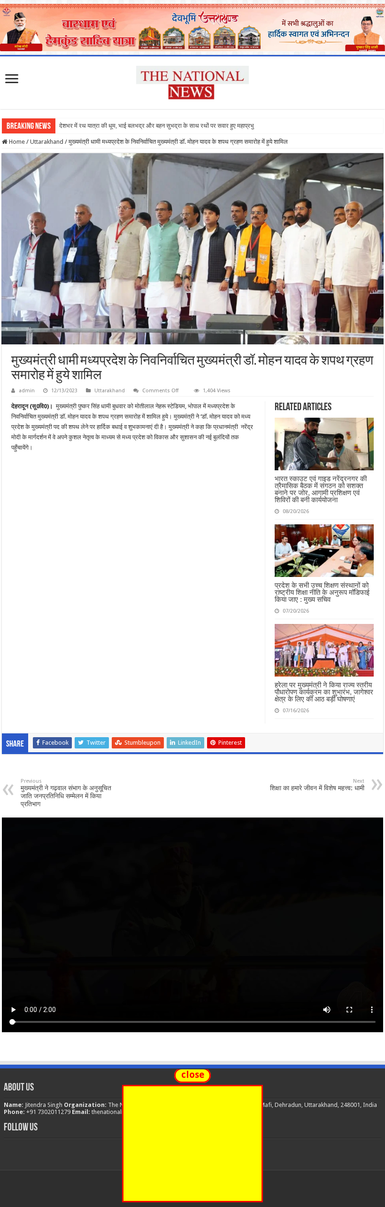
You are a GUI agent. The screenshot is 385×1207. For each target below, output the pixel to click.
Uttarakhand (46, 141)
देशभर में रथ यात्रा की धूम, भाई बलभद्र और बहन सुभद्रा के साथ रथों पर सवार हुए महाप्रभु (156, 125)
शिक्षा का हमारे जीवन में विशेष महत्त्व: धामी (317, 785)
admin (27, 391)
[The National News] (192, 81)
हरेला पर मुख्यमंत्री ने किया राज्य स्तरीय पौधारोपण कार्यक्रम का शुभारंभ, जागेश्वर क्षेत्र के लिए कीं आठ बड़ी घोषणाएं (324, 692)
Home (16, 141)
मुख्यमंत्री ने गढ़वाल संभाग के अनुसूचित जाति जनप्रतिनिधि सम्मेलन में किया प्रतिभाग (66, 793)
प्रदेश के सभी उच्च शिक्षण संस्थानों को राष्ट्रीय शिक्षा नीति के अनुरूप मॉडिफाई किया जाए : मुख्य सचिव (322, 592)
